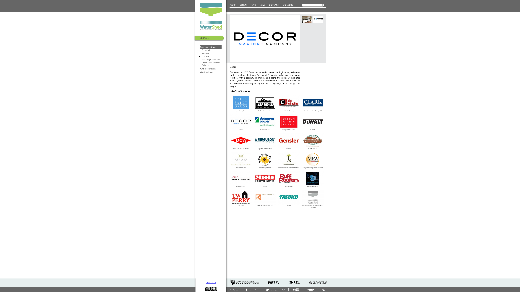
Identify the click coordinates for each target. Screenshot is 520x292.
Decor (241, 130)
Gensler (288, 149)
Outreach (274, 5)
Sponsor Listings (208, 47)
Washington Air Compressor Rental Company (313, 206)
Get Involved (206, 72)
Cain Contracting (289, 111)
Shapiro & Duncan (312, 187)
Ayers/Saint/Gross (240, 111)
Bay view (205, 53)
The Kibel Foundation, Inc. (265, 205)
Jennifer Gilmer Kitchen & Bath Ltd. (289, 168)
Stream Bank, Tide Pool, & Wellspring (212, 64)
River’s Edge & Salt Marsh (212, 60)
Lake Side (205, 56)
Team (253, 5)
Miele (265, 187)
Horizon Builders (241, 168)
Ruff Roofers (289, 187)
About (233, 5)
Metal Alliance (240, 187)
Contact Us (211, 282)
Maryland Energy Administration (313, 168)
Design (243, 5)
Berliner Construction (265, 111)
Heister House (312, 149)
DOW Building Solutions (240, 149)
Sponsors (288, 5)
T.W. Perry (241, 205)
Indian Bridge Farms (265, 168)
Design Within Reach (288, 130)
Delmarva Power (265, 130)
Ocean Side (206, 50)
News (262, 5)
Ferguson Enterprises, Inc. (265, 149)
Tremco (289, 205)
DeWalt (312, 130)
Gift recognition (208, 68)
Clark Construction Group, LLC (312, 111)
